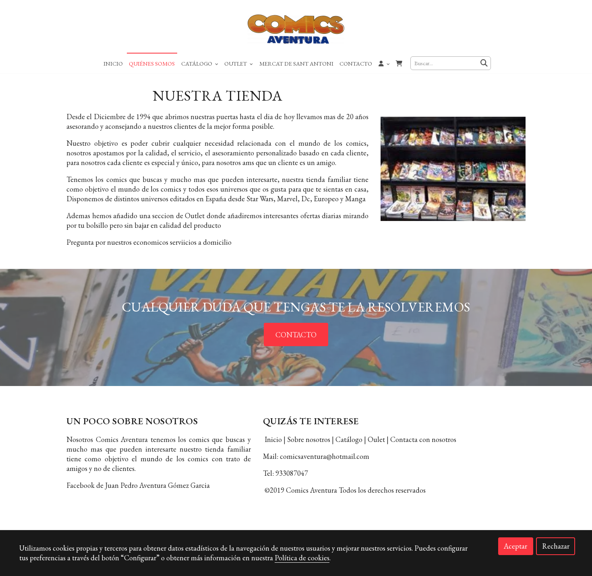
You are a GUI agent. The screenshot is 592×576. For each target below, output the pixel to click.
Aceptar (515, 546)
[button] (384, 63)
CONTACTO (296, 334)
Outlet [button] (236, 63)
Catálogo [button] (197, 63)
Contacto (355, 63)
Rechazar (555, 546)
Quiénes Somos (152, 63)
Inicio (113, 63)
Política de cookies (302, 557)
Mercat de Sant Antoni (296, 63)
